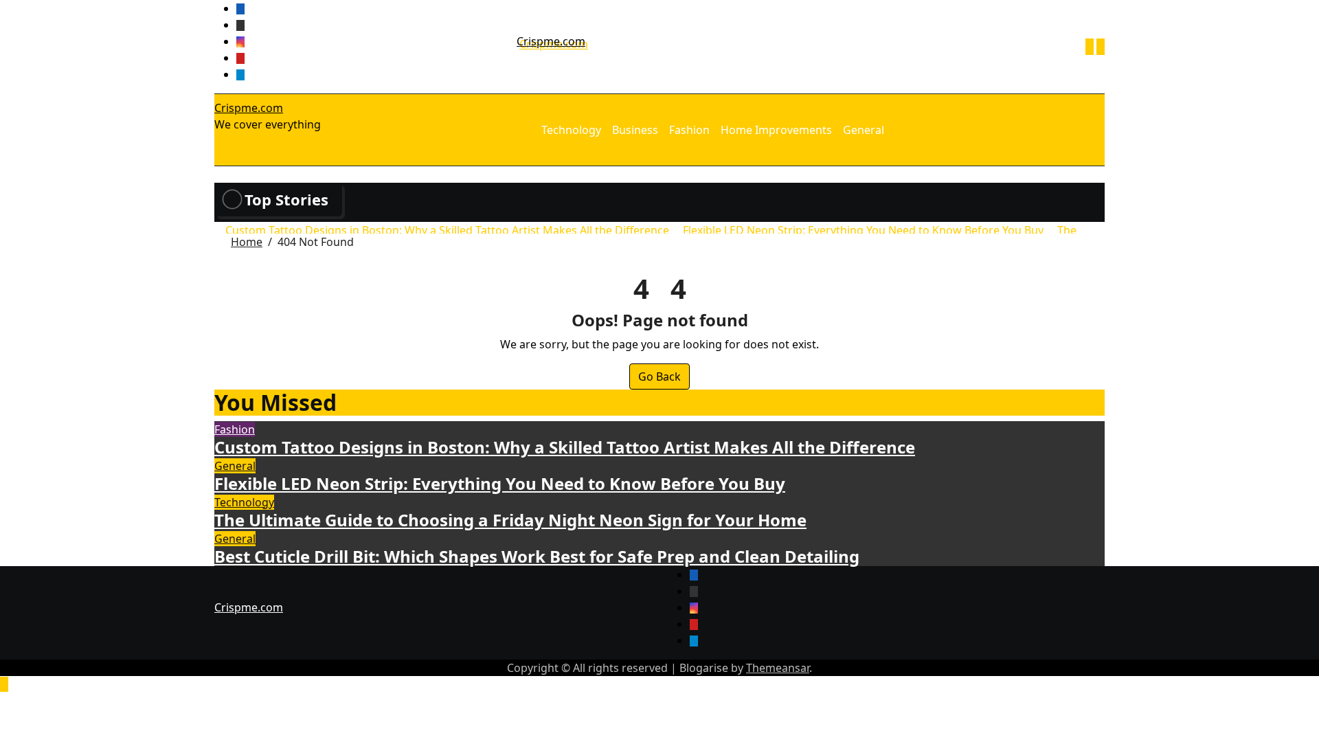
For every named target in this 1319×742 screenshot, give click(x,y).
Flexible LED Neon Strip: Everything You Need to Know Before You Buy (499, 483)
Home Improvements (776, 129)
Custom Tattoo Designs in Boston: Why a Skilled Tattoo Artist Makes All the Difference (564, 447)
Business (635, 129)
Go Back (659, 376)
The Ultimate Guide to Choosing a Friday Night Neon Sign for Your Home (510, 519)
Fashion (689, 129)
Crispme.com (551, 41)
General (863, 129)
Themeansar (777, 667)
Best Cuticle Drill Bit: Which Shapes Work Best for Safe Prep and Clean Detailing (536, 556)
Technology (571, 129)
